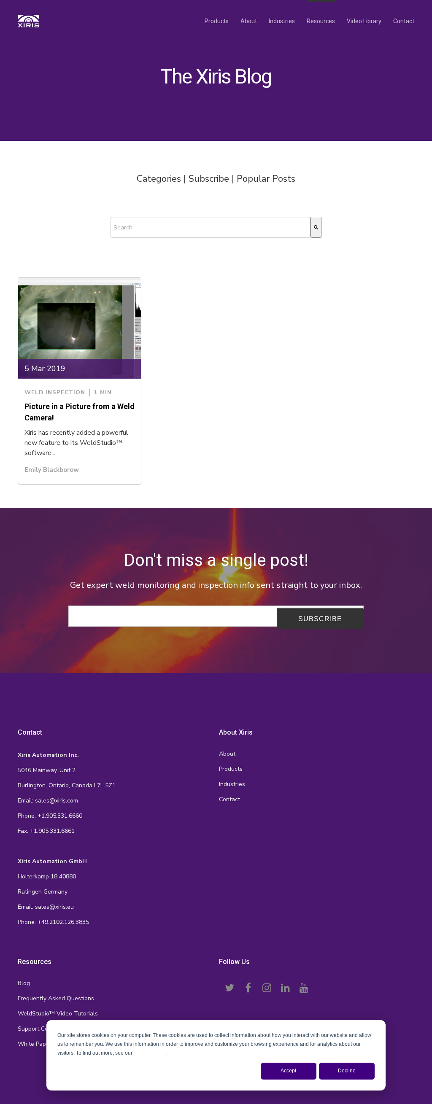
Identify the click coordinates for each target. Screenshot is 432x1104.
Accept (288, 1071)
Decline (347, 1071)
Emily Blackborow (51, 470)
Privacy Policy (149, 1053)
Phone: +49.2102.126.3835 (53, 922)
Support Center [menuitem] (38, 1029)
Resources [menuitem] (321, 21)
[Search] (315, 227)
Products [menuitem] (217, 21)
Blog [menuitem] (24, 983)
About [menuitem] (248, 21)
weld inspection (54, 392)
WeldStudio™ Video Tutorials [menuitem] (58, 1014)
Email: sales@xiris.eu (46, 907)
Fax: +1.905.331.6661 (46, 831)
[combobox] (210, 227)
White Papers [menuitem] (36, 1044)
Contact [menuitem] (403, 21)
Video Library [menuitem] (364, 21)
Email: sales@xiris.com (48, 801)
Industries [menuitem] (282, 21)
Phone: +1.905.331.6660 (50, 816)
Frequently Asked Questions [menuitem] (56, 998)
